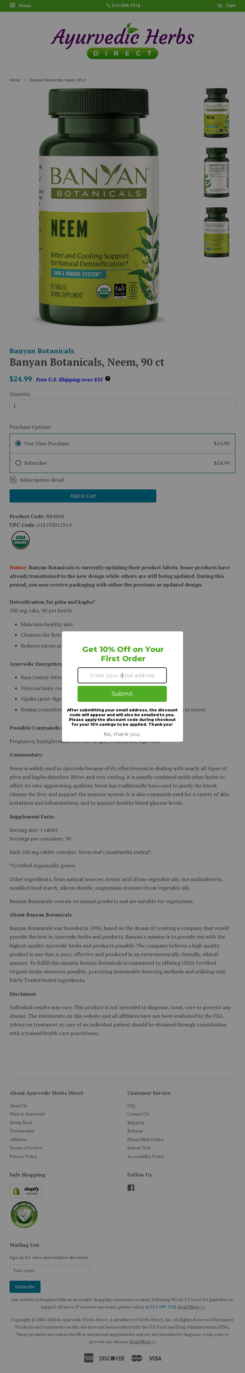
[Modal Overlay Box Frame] (122, 686)
